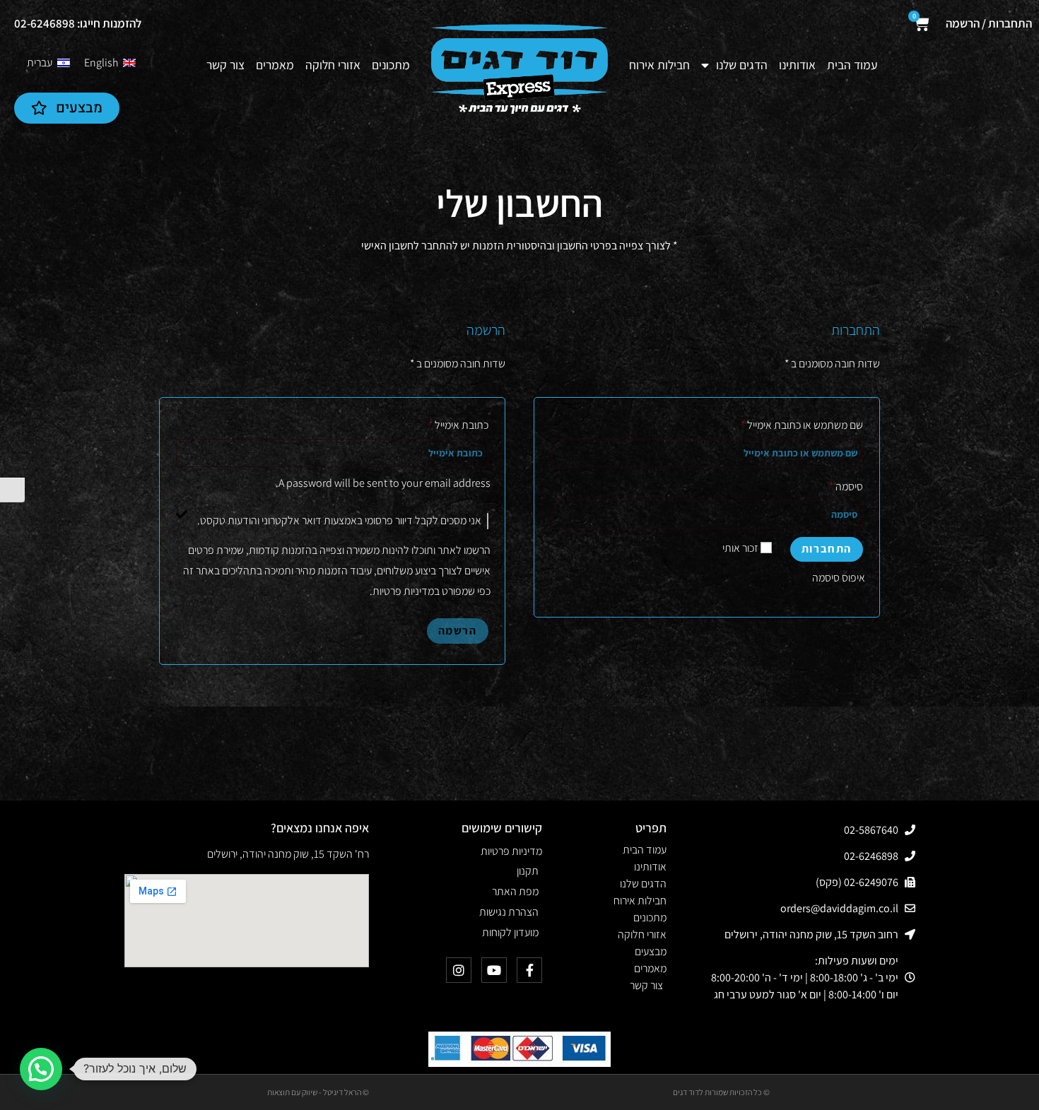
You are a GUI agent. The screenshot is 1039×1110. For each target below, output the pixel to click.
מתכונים (391, 65)
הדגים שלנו (742, 65)
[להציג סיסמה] (567, 514)
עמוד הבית (852, 65)
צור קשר (225, 65)
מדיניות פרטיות (403, 591)
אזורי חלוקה (332, 65)
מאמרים (275, 65)
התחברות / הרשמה (989, 23)
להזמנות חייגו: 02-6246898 (77, 23)
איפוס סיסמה (838, 577)
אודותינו (797, 65)
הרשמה (457, 630)
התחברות (827, 548)
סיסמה (846, 486)
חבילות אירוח (659, 65)
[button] (41, 1069)
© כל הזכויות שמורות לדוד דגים (721, 1092)
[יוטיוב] (494, 970)
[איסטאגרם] (458, 970)
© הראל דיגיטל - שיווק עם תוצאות (318, 1092)
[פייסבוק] (529, 970)
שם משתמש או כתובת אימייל (802, 425)
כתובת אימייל (458, 425)
